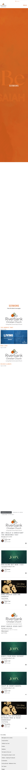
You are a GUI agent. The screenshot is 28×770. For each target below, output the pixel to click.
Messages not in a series (7, 737)
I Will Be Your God (5, 743)
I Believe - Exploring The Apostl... (8, 757)
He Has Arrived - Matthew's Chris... (9, 763)
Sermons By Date (6, 512)
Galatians (4, 749)
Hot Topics (4, 766)
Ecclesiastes (4, 760)
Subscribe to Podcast (8, 514)
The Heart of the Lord (6, 752)
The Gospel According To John (8, 755)
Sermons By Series (18, 512)
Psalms (3, 746)
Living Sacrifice (5, 740)
